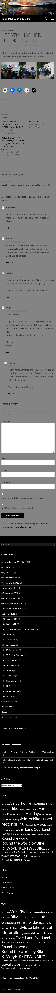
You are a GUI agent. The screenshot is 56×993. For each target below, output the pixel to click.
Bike (14, 808)
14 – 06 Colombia (9, 660)
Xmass (27, 860)
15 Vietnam (6, 696)
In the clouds (33, 121)
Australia (42, 803)
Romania (47, 834)
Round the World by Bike (15, 18)
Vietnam (36, 856)
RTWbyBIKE (12, 848)
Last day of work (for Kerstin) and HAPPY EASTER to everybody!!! (12, 124)
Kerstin (48, 814)
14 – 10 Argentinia (9, 681)
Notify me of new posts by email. (17, 508)
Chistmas (28, 809)
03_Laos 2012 (7, 572)
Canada (21, 809)
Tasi (15, 852)
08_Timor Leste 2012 (10, 598)
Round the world (14, 838)
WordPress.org (8, 893)
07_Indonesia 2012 (9, 593)
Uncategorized (7, 717)
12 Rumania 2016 (9, 619)
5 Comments (32, 45)
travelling (19, 855)
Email (4, 470)
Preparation (7, 30)
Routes (4, 712)
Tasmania (22, 852)
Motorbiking (12, 824)
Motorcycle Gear (42, 824)
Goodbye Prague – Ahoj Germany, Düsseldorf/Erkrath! (25, 183)
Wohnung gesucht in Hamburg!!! (25, 767)
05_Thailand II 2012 (10, 583)
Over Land (24, 829)
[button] (10, 70)
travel (6, 856)
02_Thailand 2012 (9, 567)
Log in (4, 877)
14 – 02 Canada (8, 639)
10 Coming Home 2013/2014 (14, 608)
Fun (42, 808)
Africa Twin (18, 803)
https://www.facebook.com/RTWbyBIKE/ (19, 978)
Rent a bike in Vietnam (35, 834)
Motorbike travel (36, 818)
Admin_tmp (21, 45)
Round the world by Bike (22, 843)
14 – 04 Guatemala (9, 650)
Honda (42, 814)
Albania (32, 804)
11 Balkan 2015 (8, 614)
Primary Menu (52, 18)
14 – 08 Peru (7, 670)
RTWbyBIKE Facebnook (13, 728)
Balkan (50, 804)
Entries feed (6, 882)
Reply (10, 228)
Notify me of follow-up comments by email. (22, 497)
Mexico (4, 819)
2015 (7, 804)
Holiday (32, 813)
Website (5, 482)
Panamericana (18, 834)
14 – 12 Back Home (10, 691)
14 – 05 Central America (12, 655)
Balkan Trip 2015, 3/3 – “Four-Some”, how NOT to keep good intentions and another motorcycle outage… (12, 143)
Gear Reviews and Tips (11, 701)
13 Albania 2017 (8, 624)
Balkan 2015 (5, 809)
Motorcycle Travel (8, 830)
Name (5, 458)
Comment (7, 421)
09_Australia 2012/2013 (12, 603)
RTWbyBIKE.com (38, 848)
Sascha (11, 852)
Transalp (50, 852)
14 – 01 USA (6, 634)
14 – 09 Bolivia (8, 675)
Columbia (35, 809)
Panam (6, 834)
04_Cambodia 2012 (10, 577)
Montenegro (15, 819)
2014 (3, 804)
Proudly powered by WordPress (13, 989)
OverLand (42, 829)
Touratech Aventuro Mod (35, 852)
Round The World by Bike (12, 173)
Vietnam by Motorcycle (12, 859)
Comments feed (8, 887)
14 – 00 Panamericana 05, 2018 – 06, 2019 (20, 629)
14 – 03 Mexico (8, 644)
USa (30, 856)
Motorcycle (28, 825)
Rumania (4, 852)
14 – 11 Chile (7, 686)
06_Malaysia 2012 (9, 588)
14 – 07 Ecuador (8, 665)
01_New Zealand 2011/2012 (14, 562)
